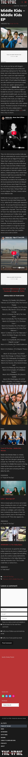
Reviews (3, 737)
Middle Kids (16, 579)
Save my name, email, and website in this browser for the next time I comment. (13, 624)
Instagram (14, 291)
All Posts (4, 723)
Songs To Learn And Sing (8, 740)
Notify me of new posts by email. (12, 638)
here (20, 110)
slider (22, 579)
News (2, 729)
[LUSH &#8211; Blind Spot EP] (13, 495)
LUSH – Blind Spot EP (8, 499)
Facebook (7, 291)
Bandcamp (15, 289)
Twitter (22, 291)
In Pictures (4, 734)
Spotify (22, 289)
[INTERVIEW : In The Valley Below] (13, 540)
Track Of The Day (9, 5)
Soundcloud (6, 289)
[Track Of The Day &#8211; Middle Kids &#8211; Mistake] (13, 444)
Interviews (4, 732)
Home (2, 5)
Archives (4, 701)
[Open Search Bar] (22, 2)
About (3, 746)
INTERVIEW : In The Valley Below (11, 545)
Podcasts (4, 743)
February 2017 (7, 579)
